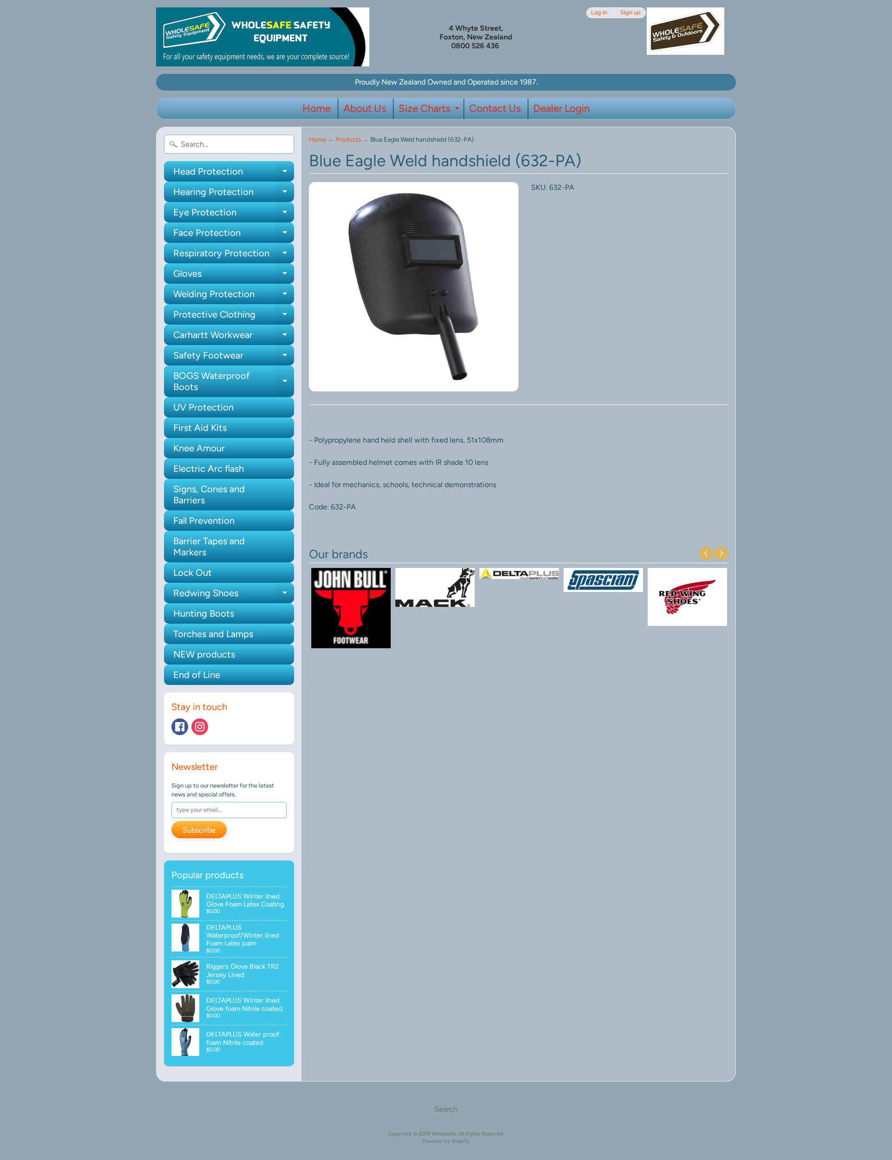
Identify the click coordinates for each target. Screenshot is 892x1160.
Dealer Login (561, 108)
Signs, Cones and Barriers (209, 494)
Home (316, 108)
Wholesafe (444, 1133)
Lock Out (192, 572)
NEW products (204, 654)
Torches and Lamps (213, 633)
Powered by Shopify (446, 1141)
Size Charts (430, 110)
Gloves (233, 276)
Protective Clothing (233, 317)
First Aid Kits (200, 427)
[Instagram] (199, 726)
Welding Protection (233, 296)
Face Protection (233, 235)
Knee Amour (199, 448)
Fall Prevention (204, 520)
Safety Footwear (233, 357)
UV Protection (203, 407)
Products (348, 139)
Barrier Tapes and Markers (209, 546)
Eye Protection (233, 214)
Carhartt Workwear (233, 337)
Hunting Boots (203, 613)
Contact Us (495, 108)
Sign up (630, 13)
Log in (599, 13)
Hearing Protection (233, 194)
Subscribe (199, 830)
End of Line (196, 674)
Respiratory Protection (233, 255)
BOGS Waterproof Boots (233, 381)
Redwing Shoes (233, 595)
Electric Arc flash (208, 468)
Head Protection (233, 174)
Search (446, 1109)
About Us (364, 108)
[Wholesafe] (262, 36)
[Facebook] (179, 726)
